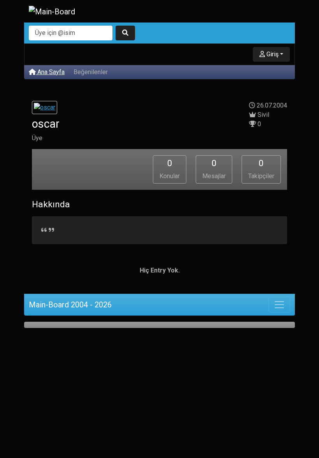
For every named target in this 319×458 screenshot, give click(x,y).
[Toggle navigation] (279, 304)
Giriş (272, 54)
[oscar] (44, 108)
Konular (170, 169)
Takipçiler (261, 169)
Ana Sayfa (50, 72)
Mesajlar (214, 169)
